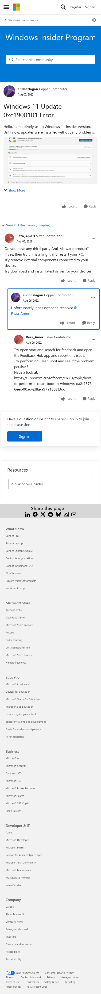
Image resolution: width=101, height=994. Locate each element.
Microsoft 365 (13, 781)
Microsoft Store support (19, 625)
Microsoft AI (12, 758)
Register (75, 7)
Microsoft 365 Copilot (18, 803)
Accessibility (13, 951)
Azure (9, 832)
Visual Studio (13, 885)
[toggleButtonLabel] (94, 20)
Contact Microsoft (31, 977)
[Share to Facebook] (35, 513)
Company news (14, 921)
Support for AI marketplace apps (24, 855)
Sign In (90, 7)
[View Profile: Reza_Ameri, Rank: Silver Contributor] (9, 238)
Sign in (24, 436)
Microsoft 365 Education (19, 706)
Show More (16, 190)
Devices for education (18, 691)
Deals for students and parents (23, 729)
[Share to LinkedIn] (27, 513)
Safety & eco (51, 982)
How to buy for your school (21, 714)
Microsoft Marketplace (18, 870)
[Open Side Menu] (6, 7)
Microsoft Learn (14, 847)
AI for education (15, 736)
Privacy (51, 977)
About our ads (14, 986)
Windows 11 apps (16, 588)
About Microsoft (15, 914)
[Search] (63, 7)
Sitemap (10, 977)
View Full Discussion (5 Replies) (28, 225)
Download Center (16, 617)
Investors (11, 936)
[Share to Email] (73, 513)
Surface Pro (12, 535)
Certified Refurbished (18, 647)
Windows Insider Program (24, 20)
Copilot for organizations (20, 558)
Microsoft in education (18, 684)
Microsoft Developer (17, 840)
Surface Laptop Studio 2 (19, 551)
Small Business (14, 811)
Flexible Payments (16, 662)
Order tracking (14, 640)
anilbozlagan (28, 89)
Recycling (70, 982)
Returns (10, 632)
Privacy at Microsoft (17, 929)
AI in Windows (14, 573)
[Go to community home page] (16, 7)
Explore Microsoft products (21, 581)
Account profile (14, 610)
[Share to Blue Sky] (58, 513)
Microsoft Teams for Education (23, 699)
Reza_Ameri (25, 236)
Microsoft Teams (15, 796)
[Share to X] (42, 513)
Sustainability (13, 959)
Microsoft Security (16, 766)
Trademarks (32, 982)
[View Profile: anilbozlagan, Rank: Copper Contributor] (9, 91)
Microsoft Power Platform (20, 788)
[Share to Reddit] (50, 513)
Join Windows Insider (26, 484)
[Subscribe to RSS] (66, 513)
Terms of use (13, 982)
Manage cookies (69, 977)
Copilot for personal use (19, 566)
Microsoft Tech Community (21, 862)
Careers (10, 906)
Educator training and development (26, 721)
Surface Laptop (14, 543)
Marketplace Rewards (18, 877)
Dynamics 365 (14, 773)
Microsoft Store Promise (19, 655)
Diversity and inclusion (18, 944)
